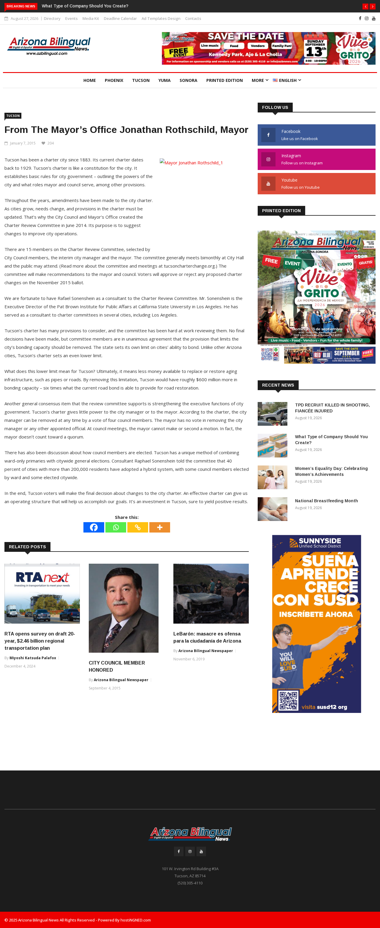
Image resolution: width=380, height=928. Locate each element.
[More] (159, 527)
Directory (52, 18)
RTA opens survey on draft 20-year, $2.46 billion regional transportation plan (39, 641)
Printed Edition (224, 80)
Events (71, 18)
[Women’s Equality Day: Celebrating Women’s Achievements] (274, 478)
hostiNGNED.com (136, 920)
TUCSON (141, 80)
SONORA (188, 80)
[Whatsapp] (115, 527)
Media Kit (91, 18)
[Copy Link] (137, 527)
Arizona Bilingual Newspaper (121, 679)
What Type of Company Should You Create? (85, 6)
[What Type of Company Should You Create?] (274, 447)
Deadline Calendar (120, 18)
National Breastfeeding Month (326, 500)
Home (89, 80)
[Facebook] (93, 527)
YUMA (165, 80)
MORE (258, 80)
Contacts (193, 18)
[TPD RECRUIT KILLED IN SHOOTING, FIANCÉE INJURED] (274, 415)
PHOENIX (114, 80)
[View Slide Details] (316, 624)
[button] (365, 6)
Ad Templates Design (161, 18)
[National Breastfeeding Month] (274, 510)
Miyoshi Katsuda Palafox (33, 657)
